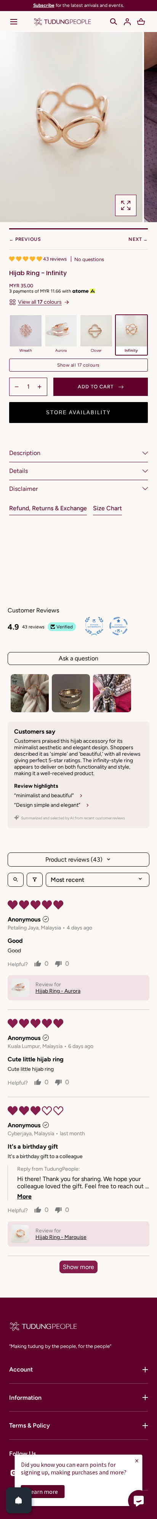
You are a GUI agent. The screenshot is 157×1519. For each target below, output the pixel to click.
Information (25, 1397)
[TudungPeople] (62, 21)
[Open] (19, 1500)
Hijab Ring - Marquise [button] (61, 1237)
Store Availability (78, 412)
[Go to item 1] (30, 693)
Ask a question (78, 658)
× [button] (137, 1460)
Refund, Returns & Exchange (48, 508)
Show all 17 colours (78, 365)
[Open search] (16, 880)
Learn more (43, 1491)
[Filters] (35, 880)
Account (21, 1369)
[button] (13, 21)
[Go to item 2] (71, 693)
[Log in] (127, 21)
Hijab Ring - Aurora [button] (57, 991)
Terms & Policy (29, 1425)
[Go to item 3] (112, 693)
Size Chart (107, 508)
